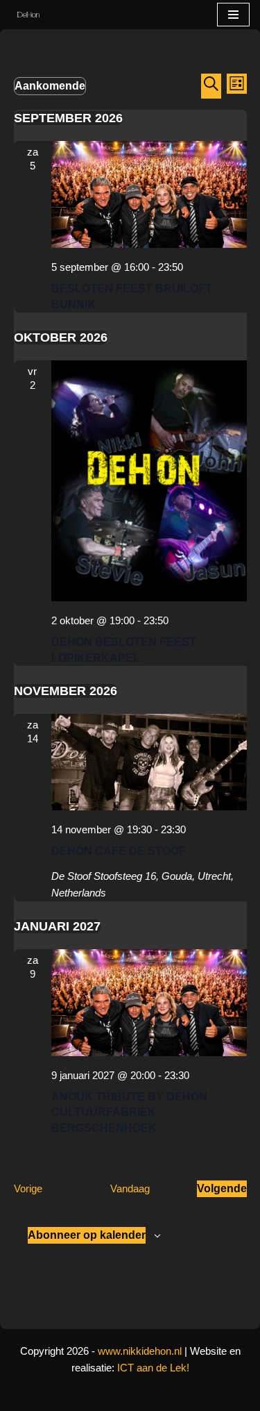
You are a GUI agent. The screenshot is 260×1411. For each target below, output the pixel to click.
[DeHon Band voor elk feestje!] (25, 14)
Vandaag (130, 1188)
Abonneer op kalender (87, 1235)
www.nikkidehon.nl (140, 1351)
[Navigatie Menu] (233, 14)
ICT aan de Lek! (153, 1368)
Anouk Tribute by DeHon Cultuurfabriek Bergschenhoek (129, 1112)
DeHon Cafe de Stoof (118, 851)
